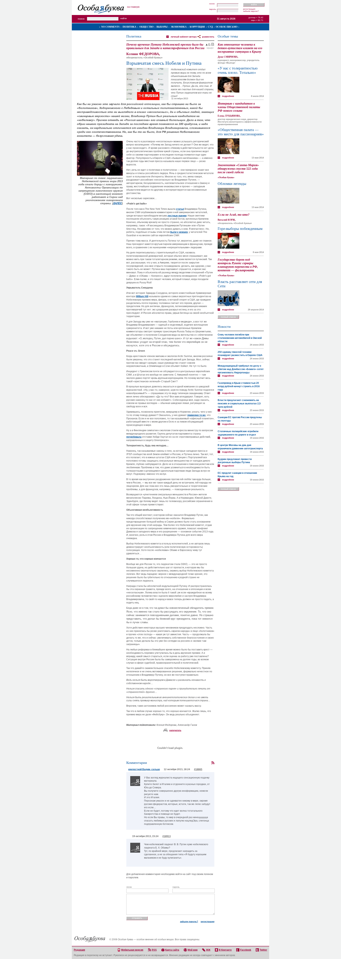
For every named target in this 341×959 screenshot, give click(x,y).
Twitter (263, 950)
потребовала (133, 436)
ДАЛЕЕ (117, 203)
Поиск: (81, 19)
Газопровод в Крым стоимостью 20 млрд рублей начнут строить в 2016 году (239, 386)
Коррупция (197, 26)
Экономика (178, 26)
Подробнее (228, 96)
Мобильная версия (132, 950)
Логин (212, 4)
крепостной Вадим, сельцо (144, 769)
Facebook (245, 950)
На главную (133, 7)
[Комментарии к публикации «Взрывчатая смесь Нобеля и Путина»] (212, 762)
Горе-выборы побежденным (240, 229)
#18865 (198, 769)
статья (180, 209)
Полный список (228, 317)
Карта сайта (172, 950)
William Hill (142, 296)
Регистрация (249, 9)
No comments (110, 26)
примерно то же (196, 415)
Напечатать (175, 730)
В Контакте (225, 950)
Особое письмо (226, 26)
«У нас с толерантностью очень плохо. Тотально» (238, 70)
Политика (129, 26)
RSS (154, 950)
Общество (146, 26)
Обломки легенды (232, 184)
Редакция (79, 950)
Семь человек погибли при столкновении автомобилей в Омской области (240, 338)
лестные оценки (177, 215)
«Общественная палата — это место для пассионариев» (241, 132)
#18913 (166, 836)
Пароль (212, 9)
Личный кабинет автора (184, 37)
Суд (210, 26)
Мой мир (193, 950)
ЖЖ (208, 950)
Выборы (162, 26)
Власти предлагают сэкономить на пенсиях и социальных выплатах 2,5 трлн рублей (239, 403)
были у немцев (179, 232)
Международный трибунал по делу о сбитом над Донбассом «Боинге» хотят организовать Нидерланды (241, 369)
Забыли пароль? (251, 11)
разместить (208, 37)
